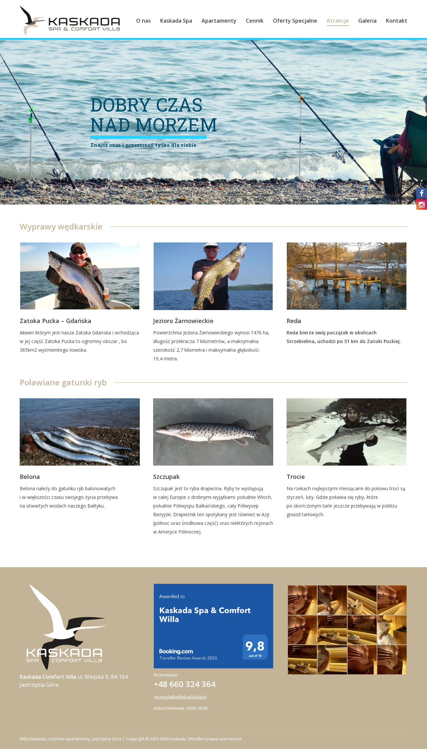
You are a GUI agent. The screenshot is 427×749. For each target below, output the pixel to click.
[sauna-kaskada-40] (392, 660)
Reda (294, 321)
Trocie (296, 477)
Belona (30, 477)
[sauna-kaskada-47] (332, 630)
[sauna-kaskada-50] (332, 600)
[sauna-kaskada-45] (362, 630)
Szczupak (166, 477)
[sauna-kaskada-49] (392, 600)
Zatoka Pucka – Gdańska (55, 321)
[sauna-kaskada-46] (303, 630)
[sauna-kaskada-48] (362, 600)
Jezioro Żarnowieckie (183, 321)
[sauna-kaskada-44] (303, 660)
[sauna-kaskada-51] (303, 600)
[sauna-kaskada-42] (362, 660)
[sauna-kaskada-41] (332, 660)
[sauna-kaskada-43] (392, 630)
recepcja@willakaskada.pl (180, 697)
